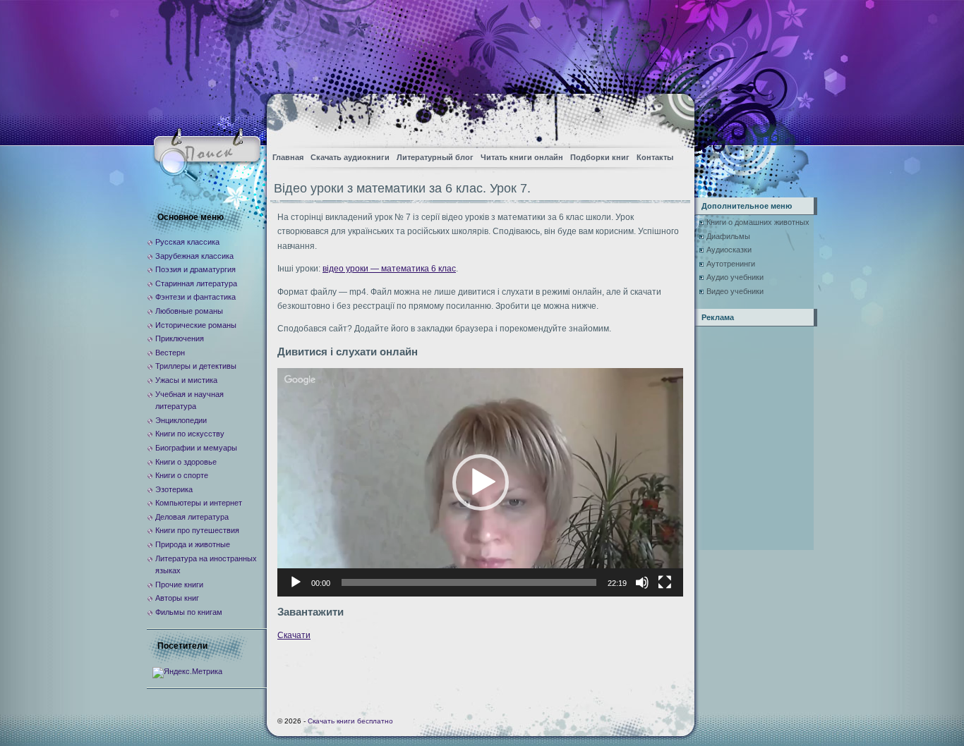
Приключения (179, 338)
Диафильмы (728, 236)
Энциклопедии (181, 420)
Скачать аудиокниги (350, 157)
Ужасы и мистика (186, 380)
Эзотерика (174, 489)
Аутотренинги (730, 263)
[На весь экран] (665, 582)
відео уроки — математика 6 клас (389, 269)
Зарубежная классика (194, 256)
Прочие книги (179, 584)
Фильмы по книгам (188, 612)
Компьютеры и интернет (198, 503)
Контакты (655, 157)
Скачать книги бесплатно (350, 721)
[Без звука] (642, 582)
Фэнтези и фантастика (195, 297)
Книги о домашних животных (757, 222)
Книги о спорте (181, 475)
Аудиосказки (729, 249)
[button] (480, 482)
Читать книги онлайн (522, 157)
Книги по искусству (189, 433)
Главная (287, 157)
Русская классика (187, 242)
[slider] (469, 582)
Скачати (294, 635)
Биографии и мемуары (196, 448)
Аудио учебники (735, 277)
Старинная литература (196, 283)
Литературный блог (435, 157)
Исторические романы (195, 325)
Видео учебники (735, 291)
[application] (480, 482)
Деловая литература (192, 517)
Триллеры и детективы (195, 366)
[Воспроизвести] (296, 582)
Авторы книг (177, 598)
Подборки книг (599, 157)
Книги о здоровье (186, 462)
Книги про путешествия (197, 530)
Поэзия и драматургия (195, 269)
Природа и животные (192, 544)
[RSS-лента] (671, 117)
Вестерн (170, 352)
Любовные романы (189, 311)
